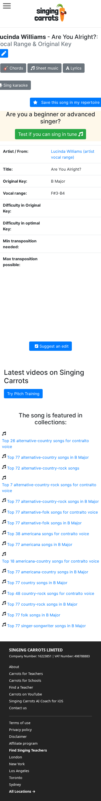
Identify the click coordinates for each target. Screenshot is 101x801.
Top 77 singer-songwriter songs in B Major (46, 625)
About (14, 666)
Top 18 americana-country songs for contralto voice (50, 561)
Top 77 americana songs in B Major (39, 544)
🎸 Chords (13, 68)
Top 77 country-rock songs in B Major (42, 604)
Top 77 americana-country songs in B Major (47, 571)
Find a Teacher (21, 687)
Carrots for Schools (25, 680)
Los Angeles (19, 770)
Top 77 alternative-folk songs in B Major (44, 522)
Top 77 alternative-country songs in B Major (48, 457)
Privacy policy (20, 729)
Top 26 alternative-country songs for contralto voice (45, 443)
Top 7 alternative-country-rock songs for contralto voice (49, 487)
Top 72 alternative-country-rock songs (43, 468)
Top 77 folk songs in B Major (33, 615)
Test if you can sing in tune (48, 134)
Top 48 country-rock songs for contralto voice (50, 593)
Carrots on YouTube (25, 694)
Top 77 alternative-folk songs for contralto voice (52, 512)
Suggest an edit (53, 346)
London (15, 757)
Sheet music (46, 68)
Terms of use (19, 722)
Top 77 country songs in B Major (37, 582)
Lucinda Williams (66, 151)
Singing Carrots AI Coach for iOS (36, 701)
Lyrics (75, 68)
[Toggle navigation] (7, 6)
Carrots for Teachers (26, 673)
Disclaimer (18, 736)
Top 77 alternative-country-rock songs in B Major (53, 501)
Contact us (18, 708)
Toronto (15, 777)
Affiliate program (23, 743)
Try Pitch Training (23, 393)
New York (17, 764)
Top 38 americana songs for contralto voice (48, 533)
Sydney (15, 784)
